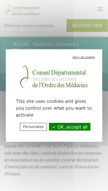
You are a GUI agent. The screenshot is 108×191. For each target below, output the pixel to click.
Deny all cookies (84, 57)
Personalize (33, 126)
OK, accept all (72, 127)
